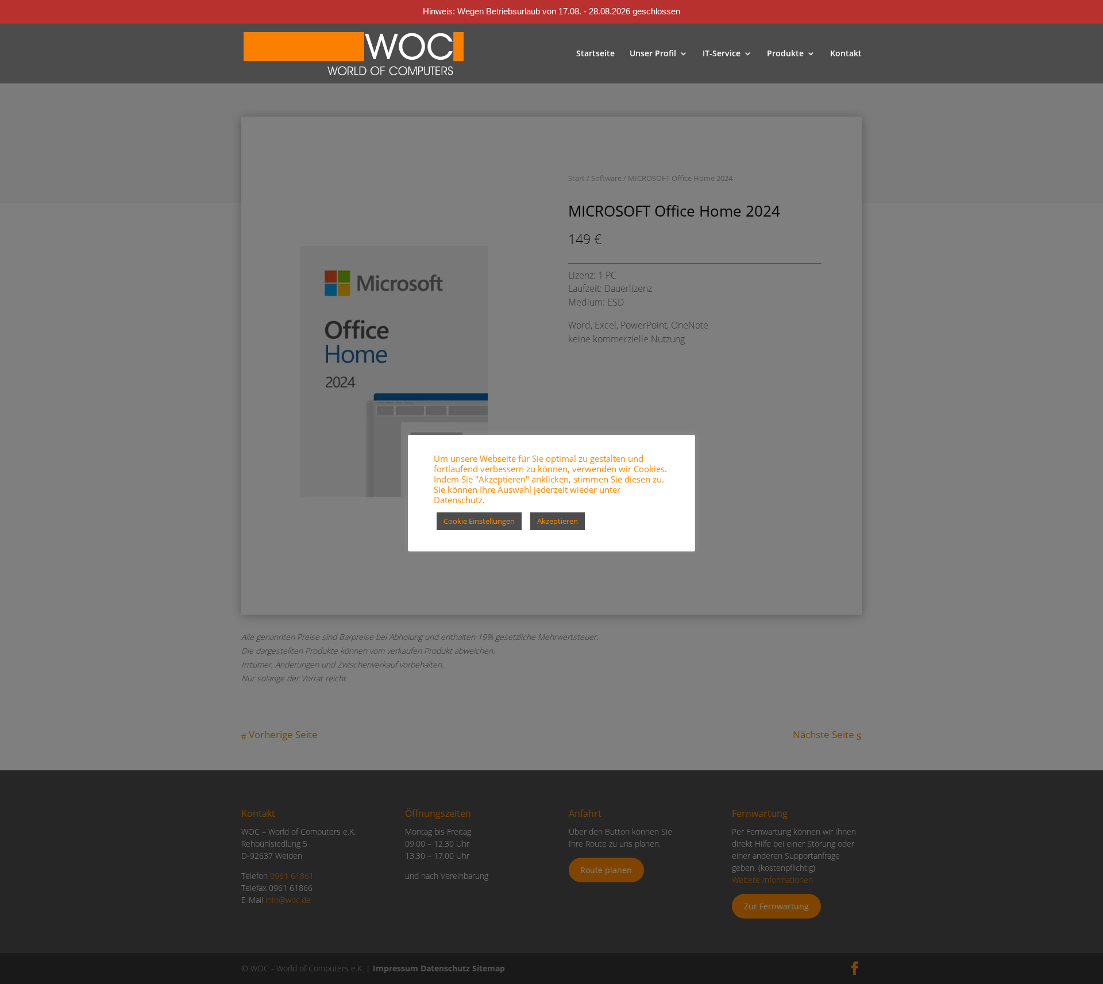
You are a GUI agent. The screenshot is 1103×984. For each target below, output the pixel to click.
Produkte (785, 54)
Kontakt (846, 54)
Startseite (595, 54)
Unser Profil (653, 54)
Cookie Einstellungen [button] (479, 521)
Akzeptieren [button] (557, 521)
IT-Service (722, 54)
